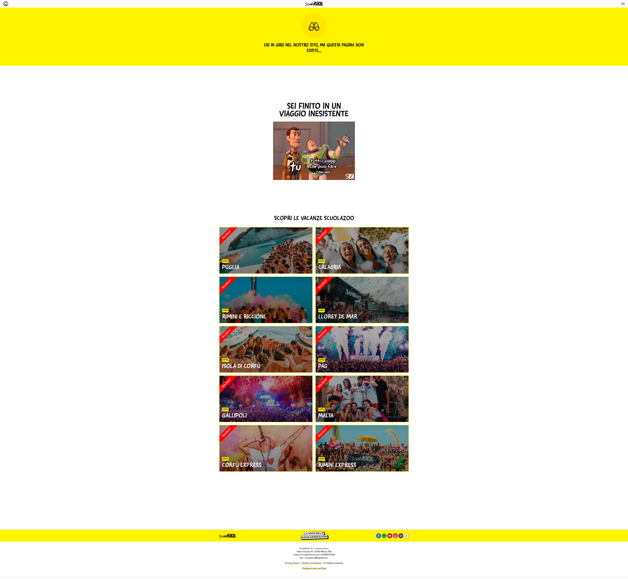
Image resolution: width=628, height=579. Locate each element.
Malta (325, 415)
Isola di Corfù (241, 366)
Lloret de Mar (337, 316)
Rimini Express (337, 465)
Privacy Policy (292, 563)
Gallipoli (234, 415)
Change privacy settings (314, 568)
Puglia (230, 267)
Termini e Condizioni (311, 563)
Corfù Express (242, 465)
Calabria (329, 267)
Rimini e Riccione (244, 316)
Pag (322, 366)
